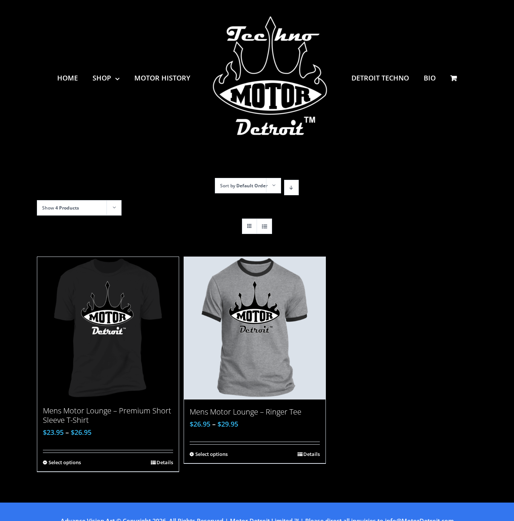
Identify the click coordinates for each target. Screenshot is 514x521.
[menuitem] (79, 78)
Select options (65, 462)
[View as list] (264, 226)
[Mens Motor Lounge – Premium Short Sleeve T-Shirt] (108, 327)
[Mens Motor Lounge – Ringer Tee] (254, 328)
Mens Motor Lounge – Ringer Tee (245, 412)
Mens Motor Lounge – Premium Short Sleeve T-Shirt (107, 415)
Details (165, 462)
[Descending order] (291, 187)
